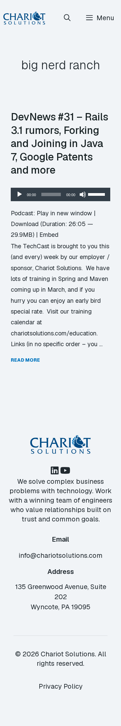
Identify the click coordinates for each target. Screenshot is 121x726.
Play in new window (64, 213)
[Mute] (82, 194)
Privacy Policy (61, 686)
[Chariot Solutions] (24, 18)
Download (25, 224)
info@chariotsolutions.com (60, 555)
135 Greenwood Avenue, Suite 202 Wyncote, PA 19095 (60, 596)
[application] (60, 194)
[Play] (19, 194)
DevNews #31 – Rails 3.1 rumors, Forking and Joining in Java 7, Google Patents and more (59, 143)
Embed (48, 235)
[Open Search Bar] (67, 18)
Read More (25, 360)
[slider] (97, 194)
